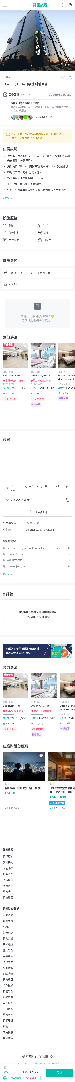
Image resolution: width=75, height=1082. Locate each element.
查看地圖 (41, 512)
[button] (37, 136)
